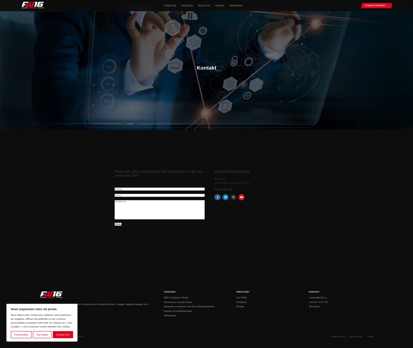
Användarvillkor (356, 336)
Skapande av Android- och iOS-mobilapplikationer (189, 306)
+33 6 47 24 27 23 (318, 302)
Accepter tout (63, 334)
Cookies (370, 336)
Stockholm (314, 306)
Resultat (204, 6)
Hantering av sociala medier (178, 302)
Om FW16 (241, 297)
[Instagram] (233, 197)
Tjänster (170, 6)
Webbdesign (170, 315)
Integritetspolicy (338, 336)
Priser (219, 6)
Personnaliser (21, 334)
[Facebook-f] (217, 197)
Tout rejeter (42, 334)
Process (187, 6)
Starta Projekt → (377, 5)
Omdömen (235, 6)
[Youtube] (241, 197)
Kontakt (240, 306)
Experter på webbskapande (178, 311)
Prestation (241, 302)
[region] (41, 323)
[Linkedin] (225, 197)
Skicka (118, 224)
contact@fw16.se (318, 297)
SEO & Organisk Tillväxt (176, 297)
